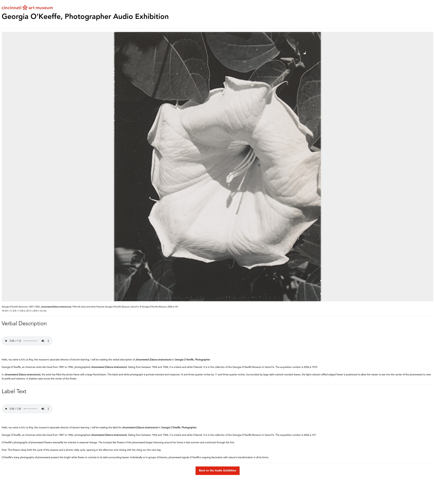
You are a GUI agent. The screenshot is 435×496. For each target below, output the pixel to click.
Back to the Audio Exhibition (217, 470)
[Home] (27, 7)
